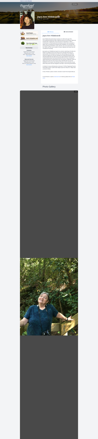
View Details (29, 55)
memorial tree (57, 76)
